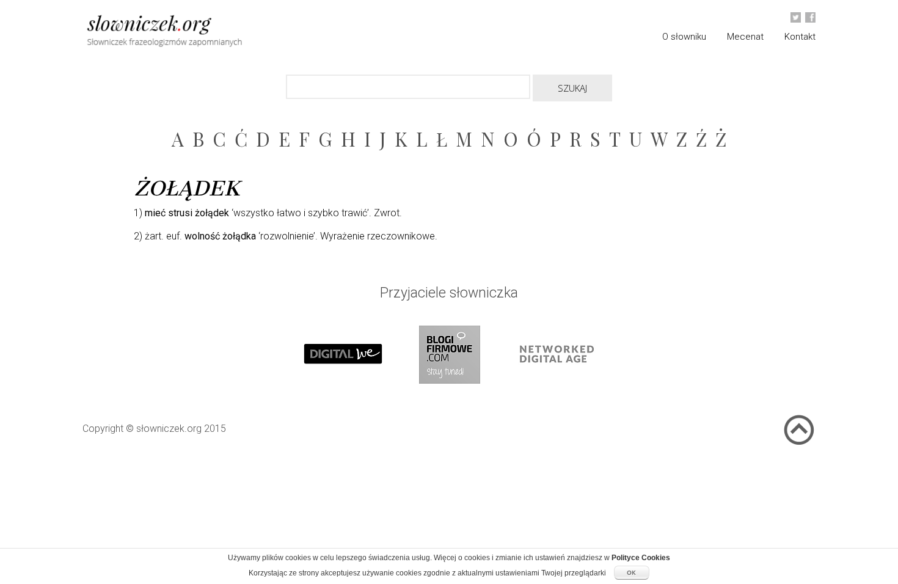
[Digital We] (343, 395)
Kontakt (800, 36)
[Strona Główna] (192, 32)
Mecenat (745, 36)
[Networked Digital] (555, 395)
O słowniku (684, 36)
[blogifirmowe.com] (449, 395)
